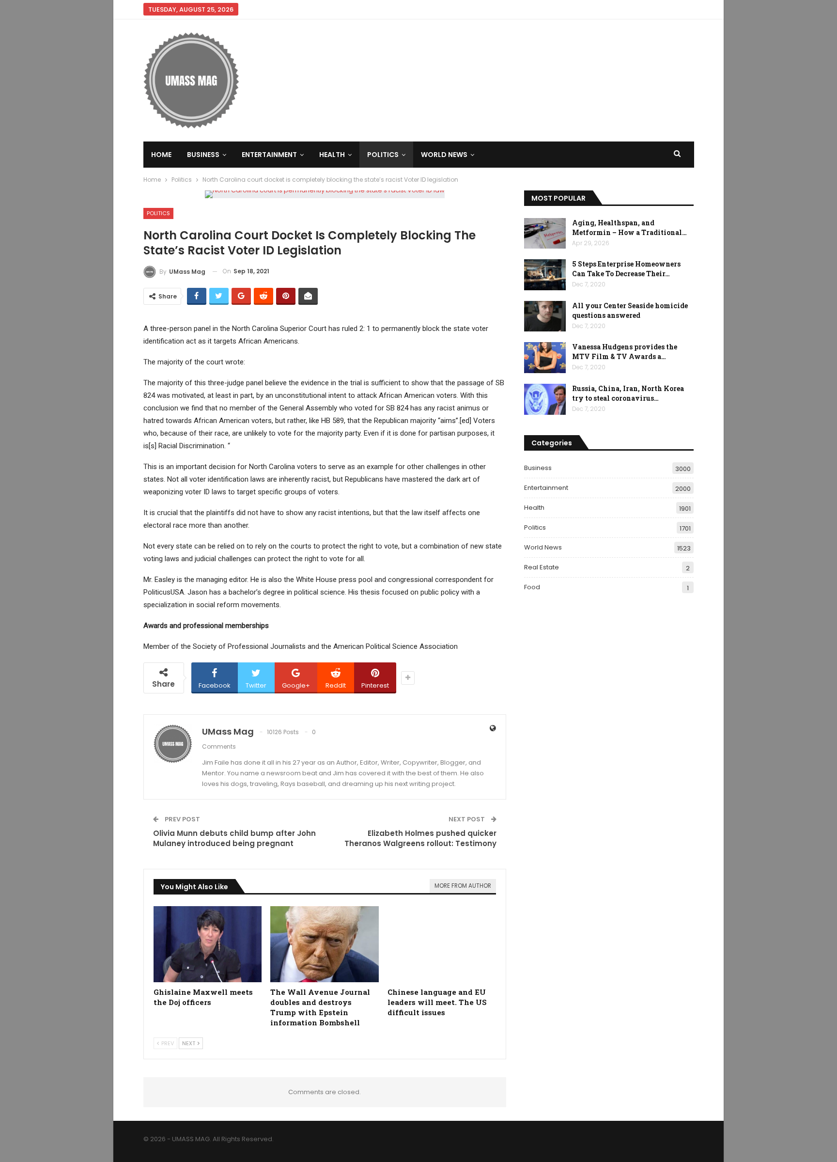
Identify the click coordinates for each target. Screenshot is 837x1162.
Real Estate (541, 567)
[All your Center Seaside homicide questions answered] (545, 316)
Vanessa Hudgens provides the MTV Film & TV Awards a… (624, 351)
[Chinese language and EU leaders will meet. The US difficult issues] (442, 944)
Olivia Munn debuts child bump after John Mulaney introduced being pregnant (234, 838)
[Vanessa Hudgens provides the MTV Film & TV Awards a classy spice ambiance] (545, 357)
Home (161, 154)
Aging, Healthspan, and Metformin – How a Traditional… (629, 227)
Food (532, 587)
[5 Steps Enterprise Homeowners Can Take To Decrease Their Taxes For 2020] (545, 274)
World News (444, 154)
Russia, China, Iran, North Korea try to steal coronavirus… (628, 393)
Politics (383, 154)
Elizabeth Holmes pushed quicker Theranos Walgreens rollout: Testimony (420, 838)
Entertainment (269, 154)
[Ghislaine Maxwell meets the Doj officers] (208, 944)
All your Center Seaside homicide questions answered (630, 310)
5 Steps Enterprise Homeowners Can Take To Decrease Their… (626, 268)
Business (203, 154)
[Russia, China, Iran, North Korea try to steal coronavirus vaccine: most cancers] (545, 399)
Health (332, 154)
